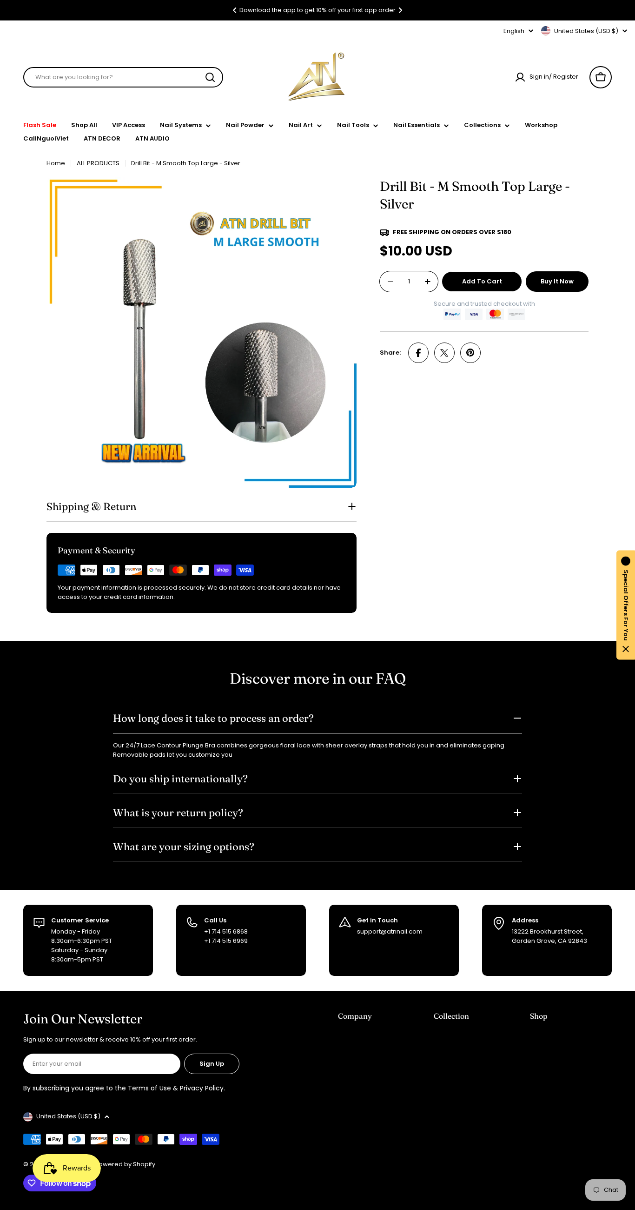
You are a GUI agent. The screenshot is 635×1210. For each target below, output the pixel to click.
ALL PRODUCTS (98, 163)
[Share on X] (444, 353)
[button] (234, 10)
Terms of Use (149, 1088)
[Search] (210, 77)
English (513, 31)
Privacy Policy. (202, 1088)
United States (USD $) (586, 31)
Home (55, 163)
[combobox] (123, 77)
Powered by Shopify (125, 1164)
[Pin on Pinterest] (470, 353)
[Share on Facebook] (418, 353)
